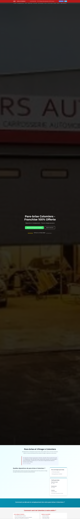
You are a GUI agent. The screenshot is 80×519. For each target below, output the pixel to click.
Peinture (26, 3)
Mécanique (54, 3)
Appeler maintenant (49, 227)
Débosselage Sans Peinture (20, 3)
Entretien (45, 3)
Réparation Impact (30, 3)
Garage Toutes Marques (63, 3)
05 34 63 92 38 (33, 1)
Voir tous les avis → (49, 233)
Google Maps (61, 1)
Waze (65, 1)
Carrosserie (15, 3)
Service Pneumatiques (41, 3)
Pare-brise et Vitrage (50, 3)
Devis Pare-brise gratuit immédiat (34, 227)
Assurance (58, 3)
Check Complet (35, 3)
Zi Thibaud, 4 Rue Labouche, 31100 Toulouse (46, 1)
